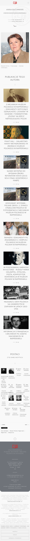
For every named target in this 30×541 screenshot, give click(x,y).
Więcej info (14, 480)
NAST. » (27, 424)
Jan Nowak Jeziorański (12, 392)
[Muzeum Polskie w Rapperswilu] (15, 25)
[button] (28, 3)
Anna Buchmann (4, 431)
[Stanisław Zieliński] (22, 409)
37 (16, 184)
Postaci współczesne (17, 21)
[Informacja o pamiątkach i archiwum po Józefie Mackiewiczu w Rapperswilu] (16, 322)
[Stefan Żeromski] (15, 409)
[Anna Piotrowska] (18, 397)
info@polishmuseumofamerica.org (15, 475)
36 (16, 248)
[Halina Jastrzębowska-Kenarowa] (3, 386)
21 (16, 312)
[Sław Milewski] (26, 385)
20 (16, 342)
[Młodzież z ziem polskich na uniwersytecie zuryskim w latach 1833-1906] (16, 292)
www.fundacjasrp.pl (14, 516)
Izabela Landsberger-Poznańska (20, 392)
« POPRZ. (3, 424)
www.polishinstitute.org (14, 501)
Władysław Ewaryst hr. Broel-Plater (4, 379)
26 (16, 282)
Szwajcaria (11, 432)
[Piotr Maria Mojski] (3, 397)
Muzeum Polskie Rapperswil (17, 431)
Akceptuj (15, 531)
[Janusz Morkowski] (11, 397)
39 (16, 122)
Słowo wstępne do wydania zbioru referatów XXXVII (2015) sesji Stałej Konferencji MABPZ (16, 175)
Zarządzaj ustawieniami (15, 538)
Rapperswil (4, 432)
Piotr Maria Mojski (4, 404)
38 (16, 152)
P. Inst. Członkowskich (16, 19)
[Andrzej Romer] (7, 409)
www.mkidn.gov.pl (14, 510)
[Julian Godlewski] (26, 369)
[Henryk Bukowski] (11, 370)
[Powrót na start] (15, 3)
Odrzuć (15, 534)
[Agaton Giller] (18, 369)
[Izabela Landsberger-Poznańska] (18, 386)
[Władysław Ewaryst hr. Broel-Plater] (3, 370)
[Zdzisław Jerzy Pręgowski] (26, 397)
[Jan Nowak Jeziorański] (11, 386)
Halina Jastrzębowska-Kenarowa (6, 392)
